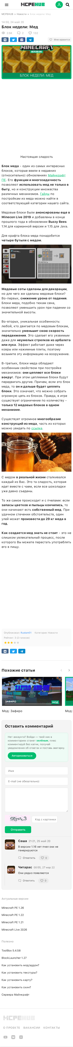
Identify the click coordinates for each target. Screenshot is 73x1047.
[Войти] (59, 4)
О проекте (11, 1027)
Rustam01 (26, 632)
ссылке (36, 428)
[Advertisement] (36, 116)
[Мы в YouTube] (5, 1038)
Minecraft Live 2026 (14, 929)
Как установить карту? (17, 979)
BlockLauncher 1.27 (14, 957)
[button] (6, 4)
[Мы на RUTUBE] (21, 1038)
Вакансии (31, 1027)
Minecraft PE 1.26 (13, 907)
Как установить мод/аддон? (20, 965)
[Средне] (11, 643)
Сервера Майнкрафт (15, 994)
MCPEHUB (7, 14)
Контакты (51, 1027)
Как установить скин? (16, 987)
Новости (21, 14)
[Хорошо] (14, 643)
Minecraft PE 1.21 (13, 922)
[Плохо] (5, 643)
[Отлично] (17, 643)
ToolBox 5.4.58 (11, 950)
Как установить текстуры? (19, 972)
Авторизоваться (22, 755)
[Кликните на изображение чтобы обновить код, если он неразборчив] (17, 819)
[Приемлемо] (8, 643)
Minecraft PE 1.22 (13, 914)
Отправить (18, 829)
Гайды (44, 194)
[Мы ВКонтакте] (13, 1038)
